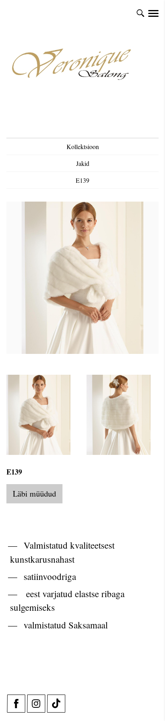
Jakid (82, 163)
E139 (82, 180)
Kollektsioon (82, 146)
